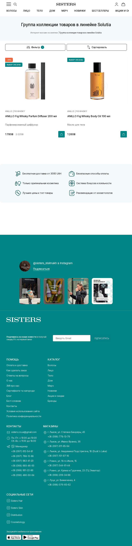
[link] (123, 4)
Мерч (51, 385)
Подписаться (41, 268)
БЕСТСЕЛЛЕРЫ (100, 10)
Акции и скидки (56, 395)
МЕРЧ (64, 10)
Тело (50, 375)
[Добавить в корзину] (61, 134)
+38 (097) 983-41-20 (22, 460)
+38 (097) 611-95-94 (58, 446)
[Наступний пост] (107, 291)
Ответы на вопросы (17, 375)
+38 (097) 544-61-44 (59, 465)
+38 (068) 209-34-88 (59, 475)
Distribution (16, 515)
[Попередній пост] (24, 291)
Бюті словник (13, 400)
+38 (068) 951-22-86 (22, 470)
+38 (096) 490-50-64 (22, 475)
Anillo (8, 111)
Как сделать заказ (16, 370)
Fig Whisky (19, 111)
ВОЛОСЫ (11, 10)
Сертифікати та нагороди (20, 390)
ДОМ (52, 10)
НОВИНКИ (79, 10)
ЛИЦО (26, 10)
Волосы (52, 365)
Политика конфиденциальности (23, 416)
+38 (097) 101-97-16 (58, 455)
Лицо (50, 370)
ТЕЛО (40, 10)
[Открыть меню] (8, 4)
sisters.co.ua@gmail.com (24, 432)
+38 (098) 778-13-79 (59, 436)
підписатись (101, 338)
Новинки (52, 390)
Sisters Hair (17, 500)
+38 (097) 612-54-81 (22, 451)
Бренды (52, 400)
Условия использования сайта (23, 411)
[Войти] (116, 4)
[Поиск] (15, 4)
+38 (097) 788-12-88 (22, 456)
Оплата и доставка (17, 365)
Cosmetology (18, 522)
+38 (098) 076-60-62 (59, 484)
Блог (8, 395)
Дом (50, 380)
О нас (9, 380)
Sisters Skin (17, 507)
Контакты (11, 406)
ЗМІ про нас (12, 385)
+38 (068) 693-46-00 (22, 465)
